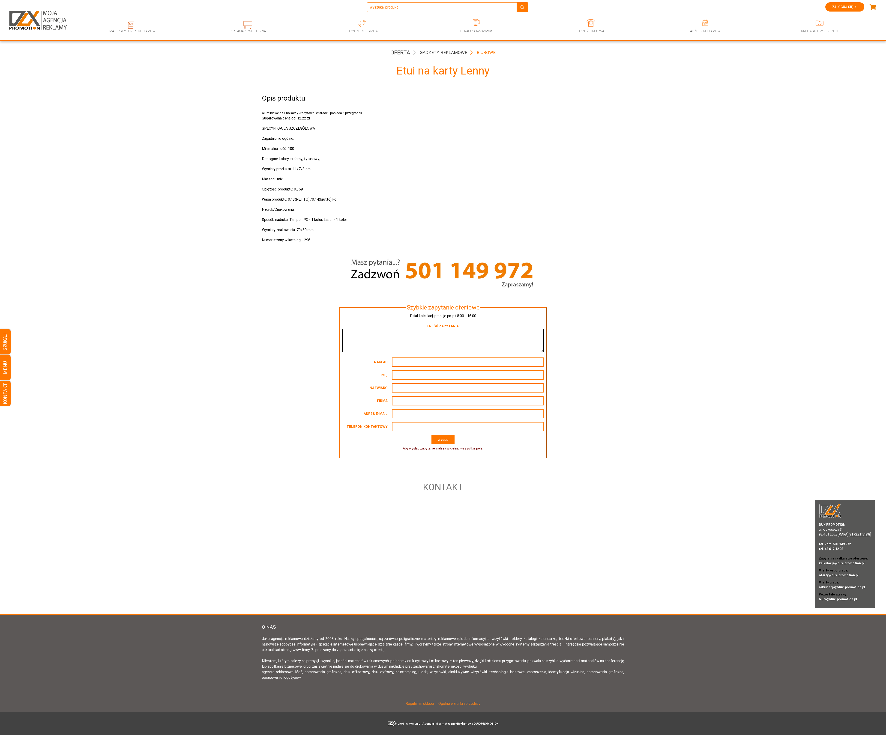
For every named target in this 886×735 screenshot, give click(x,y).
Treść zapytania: (443, 326)
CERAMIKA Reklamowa (476, 31)
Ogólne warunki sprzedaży (459, 703)
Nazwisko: (379, 388)
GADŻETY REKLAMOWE (705, 31)
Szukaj (5, 341)
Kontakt (5, 393)
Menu (5, 367)
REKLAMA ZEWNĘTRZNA (248, 31)
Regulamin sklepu (420, 703)
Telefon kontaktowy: (368, 427)
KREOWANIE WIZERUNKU (819, 31)
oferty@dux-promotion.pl (839, 575)
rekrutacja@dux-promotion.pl (842, 587)
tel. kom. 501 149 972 (835, 544)
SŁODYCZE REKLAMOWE (362, 31)
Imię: (385, 375)
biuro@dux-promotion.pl (838, 599)
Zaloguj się (842, 7)
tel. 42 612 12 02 (831, 549)
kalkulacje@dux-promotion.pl (842, 563)
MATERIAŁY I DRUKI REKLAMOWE (133, 31)
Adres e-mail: (376, 414)
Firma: (383, 401)
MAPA (842, 534)
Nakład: (381, 362)
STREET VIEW (859, 534)
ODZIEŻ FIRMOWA (591, 31)
